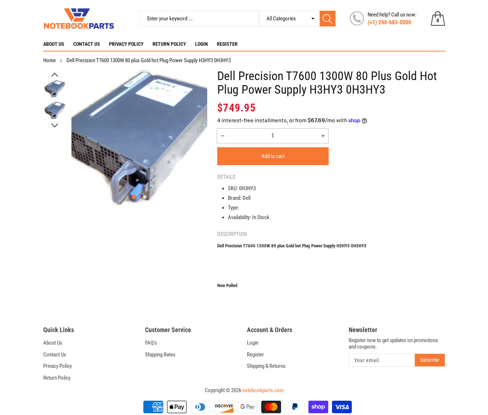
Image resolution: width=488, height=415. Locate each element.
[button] (54, 74)
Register (227, 44)
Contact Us (86, 44)
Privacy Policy (126, 44)
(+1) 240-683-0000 (389, 22)
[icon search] (327, 18)
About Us (53, 44)
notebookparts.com (263, 390)
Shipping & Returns (266, 366)
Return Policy (169, 44)
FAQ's (151, 343)
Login (201, 44)
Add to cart (273, 156)
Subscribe (429, 360)
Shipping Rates (160, 354)
